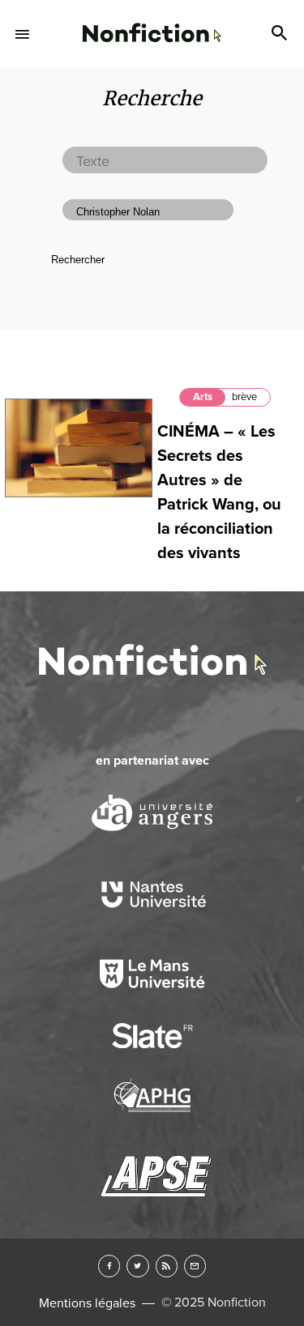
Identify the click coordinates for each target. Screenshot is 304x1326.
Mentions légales (87, 1303)
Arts (202, 396)
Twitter (137, 1266)
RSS (167, 1266)
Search (281, 34)
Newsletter (195, 1266)
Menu (22, 34)
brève (244, 396)
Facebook (109, 1266)
